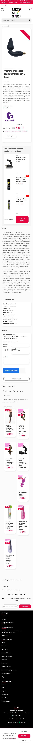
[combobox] (16, 20)
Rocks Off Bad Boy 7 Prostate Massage (21, 158)
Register (4, 691)
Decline (24, 740)
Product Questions (8, 386)
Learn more (13, 738)
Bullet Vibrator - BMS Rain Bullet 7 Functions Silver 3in (10, 558)
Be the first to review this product (12, 68)
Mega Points (5, 649)
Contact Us (4, 615)
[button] (15, 66)
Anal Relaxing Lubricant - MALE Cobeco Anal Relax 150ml (22, 199)
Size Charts (4, 659)
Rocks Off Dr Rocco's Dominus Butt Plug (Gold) (9, 461)
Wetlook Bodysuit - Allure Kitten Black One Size (10, 427)
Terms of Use (5, 694)
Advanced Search (6, 652)
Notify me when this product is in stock (16, 131)
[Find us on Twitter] (13, 719)
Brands (3, 642)
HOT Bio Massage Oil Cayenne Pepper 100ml (9, 524)
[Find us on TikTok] (24, 719)
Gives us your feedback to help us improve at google (16, 712)
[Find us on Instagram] (16, 719)
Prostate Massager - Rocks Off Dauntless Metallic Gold (22, 428)
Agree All (24, 736)
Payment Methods (6, 666)
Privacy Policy (5, 697)
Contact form (5, 635)
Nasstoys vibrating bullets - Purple (23, 492)
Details (4, 228)
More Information (8, 299)
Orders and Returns (6, 673)
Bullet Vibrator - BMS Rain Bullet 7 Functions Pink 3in (23, 525)
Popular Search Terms (7, 656)
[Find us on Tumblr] (20, 719)
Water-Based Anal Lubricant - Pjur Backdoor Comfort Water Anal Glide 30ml (22, 179)
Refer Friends (5, 26)
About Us (4, 619)
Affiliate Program (6, 701)
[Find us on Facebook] (9, 719)
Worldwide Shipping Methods (9, 670)
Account (4, 684)
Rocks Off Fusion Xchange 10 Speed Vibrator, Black (23, 462)
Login (3, 687)
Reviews (5, 331)
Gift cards (4, 645)
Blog (3, 677)
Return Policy (5, 663)
